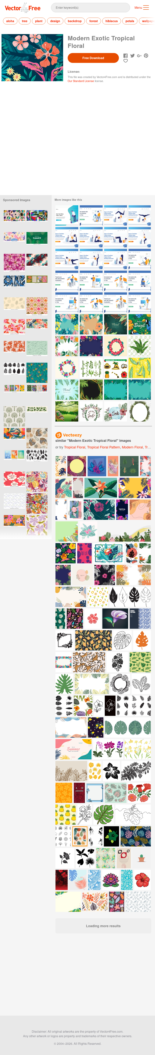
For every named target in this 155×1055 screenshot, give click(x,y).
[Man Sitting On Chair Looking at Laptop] (91, 215)
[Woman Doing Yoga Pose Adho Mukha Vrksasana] (115, 215)
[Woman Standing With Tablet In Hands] (66, 302)
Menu (138, 7)
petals (130, 21)
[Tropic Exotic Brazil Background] (140, 324)
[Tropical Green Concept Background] (115, 324)
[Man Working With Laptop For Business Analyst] (66, 281)
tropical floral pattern (103, 446)
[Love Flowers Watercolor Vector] (91, 411)
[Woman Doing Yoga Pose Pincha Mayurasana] (140, 215)
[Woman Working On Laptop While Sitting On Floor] (140, 281)
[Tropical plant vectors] (91, 368)
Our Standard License (81, 81)
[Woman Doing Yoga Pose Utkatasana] (140, 237)
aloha (10, 21)
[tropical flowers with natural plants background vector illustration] (104, 575)
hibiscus (111, 21)
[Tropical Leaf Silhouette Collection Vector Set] (14, 373)
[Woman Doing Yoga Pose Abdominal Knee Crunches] (115, 237)
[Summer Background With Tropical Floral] (115, 390)
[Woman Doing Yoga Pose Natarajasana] (91, 259)
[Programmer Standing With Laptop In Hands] (91, 281)
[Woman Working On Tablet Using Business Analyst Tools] (115, 302)
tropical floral (74, 446)
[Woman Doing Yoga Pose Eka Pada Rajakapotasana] (66, 237)
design (55, 21)
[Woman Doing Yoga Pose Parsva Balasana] (66, 259)
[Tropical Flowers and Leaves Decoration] (91, 346)
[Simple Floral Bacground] (66, 390)
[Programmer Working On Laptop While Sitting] (91, 302)
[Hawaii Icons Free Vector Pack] (115, 368)
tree (24, 21)
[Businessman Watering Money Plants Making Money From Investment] (66, 215)
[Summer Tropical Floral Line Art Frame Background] (91, 390)
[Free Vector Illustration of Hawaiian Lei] (115, 346)
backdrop (75, 21)
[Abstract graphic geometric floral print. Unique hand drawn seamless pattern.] (14, 286)
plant (38, 21)
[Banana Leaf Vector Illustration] (140, 346)
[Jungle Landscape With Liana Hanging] (66, 411)
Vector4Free (23, 8)
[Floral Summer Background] (66, 346)
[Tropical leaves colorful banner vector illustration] (75, 510)
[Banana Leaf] (140, 368)
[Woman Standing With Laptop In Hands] (140, 302)
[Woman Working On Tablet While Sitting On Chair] (115, 281)
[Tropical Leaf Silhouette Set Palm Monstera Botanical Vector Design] (36, 460)
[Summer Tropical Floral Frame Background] (140, 411)
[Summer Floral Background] (140, 390)
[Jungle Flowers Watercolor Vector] (115, 411)
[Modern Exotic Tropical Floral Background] (66, 324)
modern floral (132, 446)
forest (93, 21)
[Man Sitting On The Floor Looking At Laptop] (140, 259)
